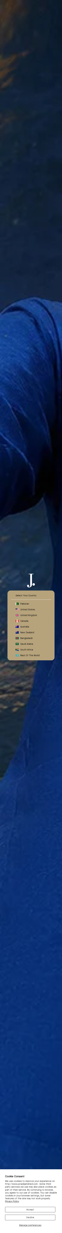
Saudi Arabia (26, 644)
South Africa (26, 649)
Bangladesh (26, 638)
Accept (30, 1209)
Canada (24, 621)
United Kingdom (28, 615)
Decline (30, 1217)
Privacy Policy (12, 1201)
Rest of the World (30, 655)
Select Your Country (26, 595)
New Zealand (27, 632)
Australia (24, 626)
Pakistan (24, 603)
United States (27, 609)
